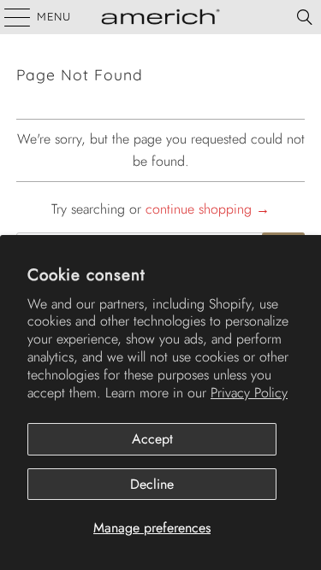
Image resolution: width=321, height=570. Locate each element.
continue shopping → (208, 209)
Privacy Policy (249, 393)
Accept (152, 439)
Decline (152, 484)
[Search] (304, 17)
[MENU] (9, 17)
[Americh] (160, 17)
